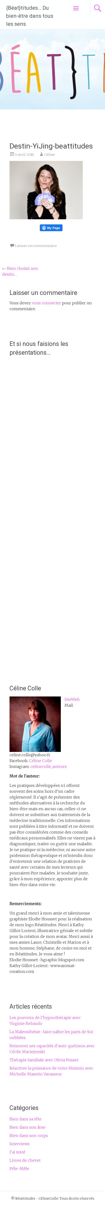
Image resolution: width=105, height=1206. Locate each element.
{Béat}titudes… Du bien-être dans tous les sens (29, 16)
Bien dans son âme (27, 1127)
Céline (49, 154)
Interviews (20, 1143)
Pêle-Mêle (19, 1168)
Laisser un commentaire (36, 246)
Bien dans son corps (29, 1135)
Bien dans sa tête (26, 1119)
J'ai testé (17, 1152)
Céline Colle (40, 760)
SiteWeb (72, 699)
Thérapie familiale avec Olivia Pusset (44, 1059)
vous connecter (46, 302)
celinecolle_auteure (49, 766)
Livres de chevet (25, 1160)
